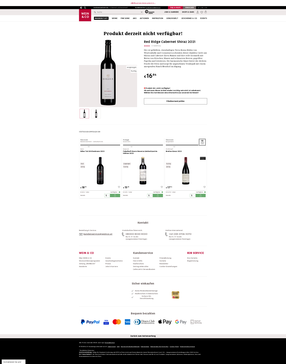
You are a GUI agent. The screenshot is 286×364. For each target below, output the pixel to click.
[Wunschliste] (201, 12)
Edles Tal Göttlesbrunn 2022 (92, 151)
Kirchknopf (169, 149)
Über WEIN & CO (85, 258)
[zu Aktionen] (152, 18)
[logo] (85, 15)
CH (206, 8)
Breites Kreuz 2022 (174, 151)
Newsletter (163, 264)
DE (202, 8)
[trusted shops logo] (148, 12)
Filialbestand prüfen (175, 101)
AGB (118, 346)
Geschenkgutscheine (114, 261)
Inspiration (157, 18)
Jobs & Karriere (171, 12)
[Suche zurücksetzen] (141, 12)
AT (198, 8)
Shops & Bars (188, 12)
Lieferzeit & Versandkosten (144, 269)
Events (203, 18)
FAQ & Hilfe (137, 261)
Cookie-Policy (174, 346)
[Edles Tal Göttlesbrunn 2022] (100, 170)
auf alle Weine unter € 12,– (143, 3)
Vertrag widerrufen (140, 266)
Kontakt (136, 258)
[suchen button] (95, 12)
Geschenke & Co (189, 18)
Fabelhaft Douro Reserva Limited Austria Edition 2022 (140, 152)
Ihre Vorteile (192, 258)
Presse (108, 264)
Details (82, 195)
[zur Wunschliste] (119, 187)
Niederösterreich (86, 142)
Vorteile (162, 261)
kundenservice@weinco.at (153, 7)
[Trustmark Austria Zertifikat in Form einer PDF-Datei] (175, 295)
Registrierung (192, 261)
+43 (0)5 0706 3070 (180, 234)
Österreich (84, 139)
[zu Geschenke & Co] (200, 18)
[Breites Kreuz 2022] (186, 170)
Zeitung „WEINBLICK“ (87, 264)
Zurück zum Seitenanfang (143, 336)
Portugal (126, 139)
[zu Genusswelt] (181, 18)
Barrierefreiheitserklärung (130, 346)
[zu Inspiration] (166, 18)
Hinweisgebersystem (187, 346)
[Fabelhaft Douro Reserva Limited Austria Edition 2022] (143, 170)
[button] (81, 8)
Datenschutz (145, 346)
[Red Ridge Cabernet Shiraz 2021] (84, 114)
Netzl (82, 149)
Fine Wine (125, 18)
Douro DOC (126, 142)
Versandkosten (110, 342)
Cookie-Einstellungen (168, 266)
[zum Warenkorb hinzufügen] (115, 195)
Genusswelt (172, 18)
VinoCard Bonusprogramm (89, 261)
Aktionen (144, 18)
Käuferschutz (138, 264)
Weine (114, 18)
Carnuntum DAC (98, 142)
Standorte (83, 266)
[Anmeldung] (197, 12)
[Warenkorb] (205, 11)
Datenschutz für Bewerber (159, 346)
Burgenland (170, 142)
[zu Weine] (120, 18)
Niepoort (126, 149)
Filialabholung (165, 258)
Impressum (112, 346)
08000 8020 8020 (136, 234)
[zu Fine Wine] (132, 18)
